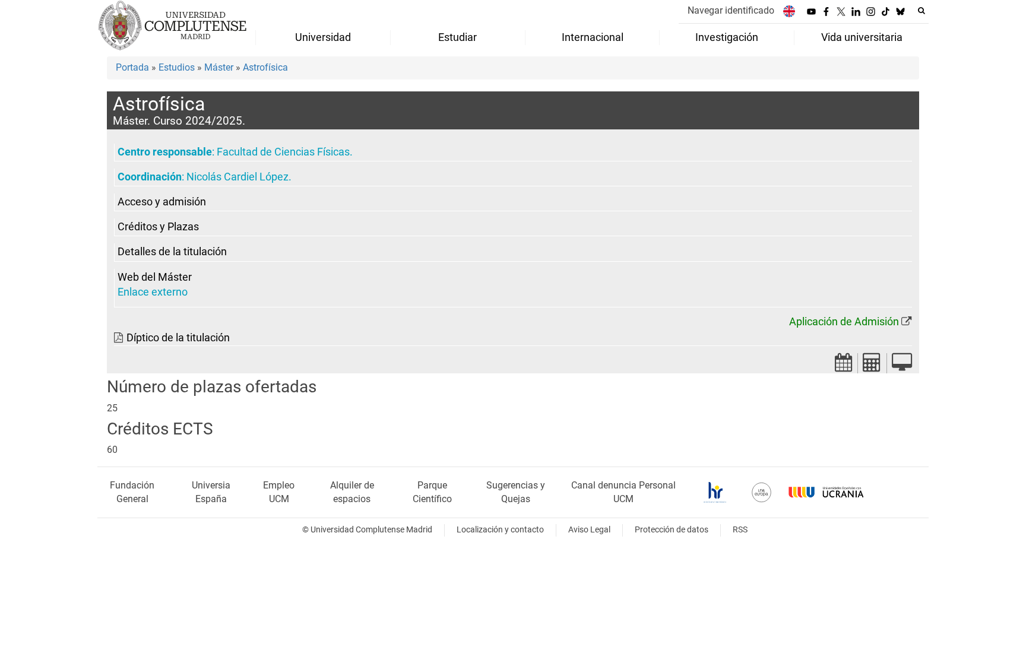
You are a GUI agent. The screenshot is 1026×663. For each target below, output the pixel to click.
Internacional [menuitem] (592, 37)
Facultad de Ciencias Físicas (283, 152)
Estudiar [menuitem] (457, 37)
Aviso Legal (589, 530)
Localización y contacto (500, 530)
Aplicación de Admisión (844, 322)
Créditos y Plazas (158, 227)
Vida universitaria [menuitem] (861, 37)
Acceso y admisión (162, 202)
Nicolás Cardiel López (237, 177)
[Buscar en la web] (921, 11)
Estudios (177, 67)
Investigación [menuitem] (726, 37)
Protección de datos (671, 530)
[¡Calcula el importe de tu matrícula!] (872, 366)
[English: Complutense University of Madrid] (789, 11)
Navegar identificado (731, 10)
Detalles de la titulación (172, 252)
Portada (132, 67)
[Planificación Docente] (844, 366)
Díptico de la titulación (178, 338)
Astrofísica (265, 67)
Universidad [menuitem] (323, 37)
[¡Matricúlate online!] (902, 366)
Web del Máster (155, 277)
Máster (218, 67)
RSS (740, 530)
